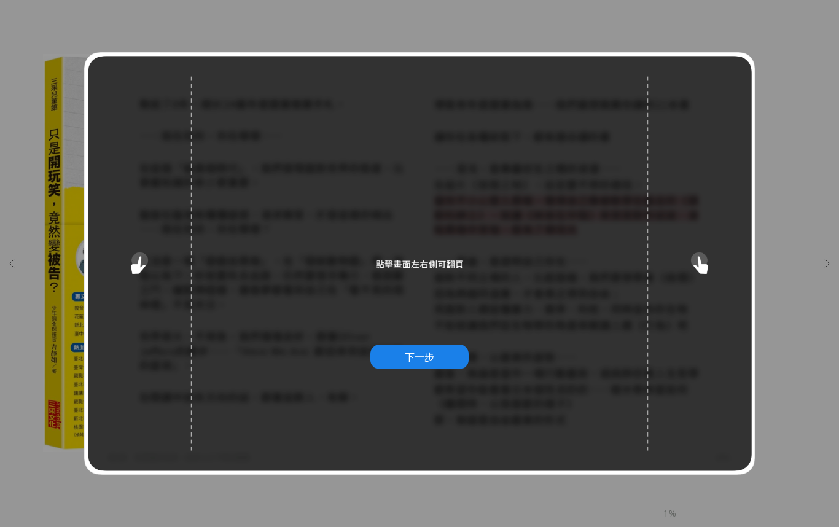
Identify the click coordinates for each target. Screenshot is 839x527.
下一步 (419, 357)
